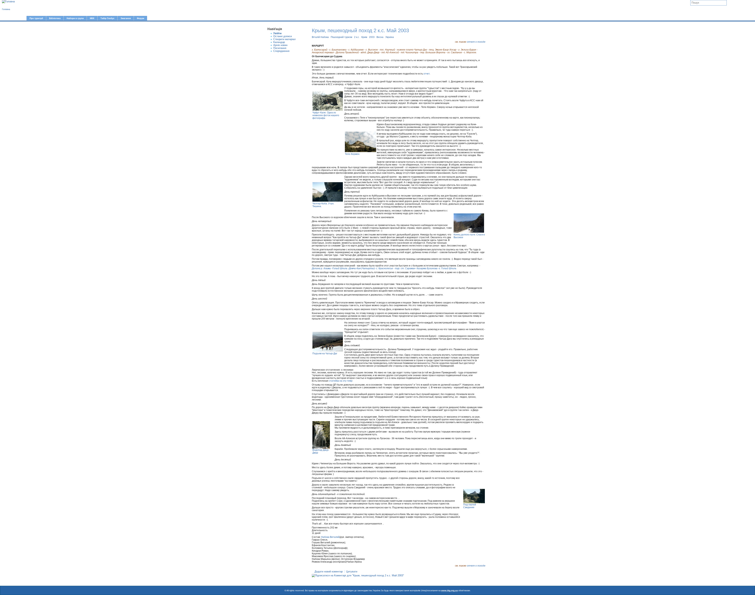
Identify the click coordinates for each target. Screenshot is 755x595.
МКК (92, 18)
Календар (279, 42)
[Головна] (8, 1)
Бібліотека (55, 18)
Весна (380, 37)
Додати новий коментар (329, 571)
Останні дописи (282, 36)
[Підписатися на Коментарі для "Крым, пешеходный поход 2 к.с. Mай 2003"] (358, 575)
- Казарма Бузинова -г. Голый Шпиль (435, 268)
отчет (427, 73)
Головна (6, 9)
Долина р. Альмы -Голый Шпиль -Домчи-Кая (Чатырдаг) (343, 268)
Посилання (279, 48)
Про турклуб (36, 18)
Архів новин (280, 45)
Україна (389, 37)
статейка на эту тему (340, 380)
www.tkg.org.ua (449, 590)
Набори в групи (75, 18)
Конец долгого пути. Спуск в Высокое (469, 236)
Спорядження (281, 51)
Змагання (126, 18)
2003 (372, 37)
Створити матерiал (284, 39)
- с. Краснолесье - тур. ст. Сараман (395, 268)
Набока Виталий (330, 537)
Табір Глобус (107, 18)
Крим (364, 37)
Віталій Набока (320, 37)
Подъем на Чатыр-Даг (324, 353)
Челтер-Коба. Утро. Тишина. (323, 205)
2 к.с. (356, 37)
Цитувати (351, 571)
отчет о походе (476, 41)
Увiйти (277, 33)
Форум (140, 18)
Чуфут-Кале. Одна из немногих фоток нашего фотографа (325, 115)
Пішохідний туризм (341, 37)
